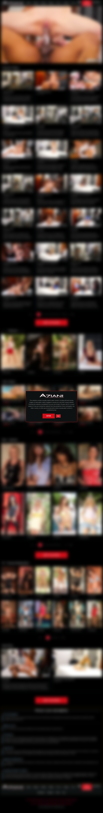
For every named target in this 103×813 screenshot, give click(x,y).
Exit (58, 416)
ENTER (48, 416)
